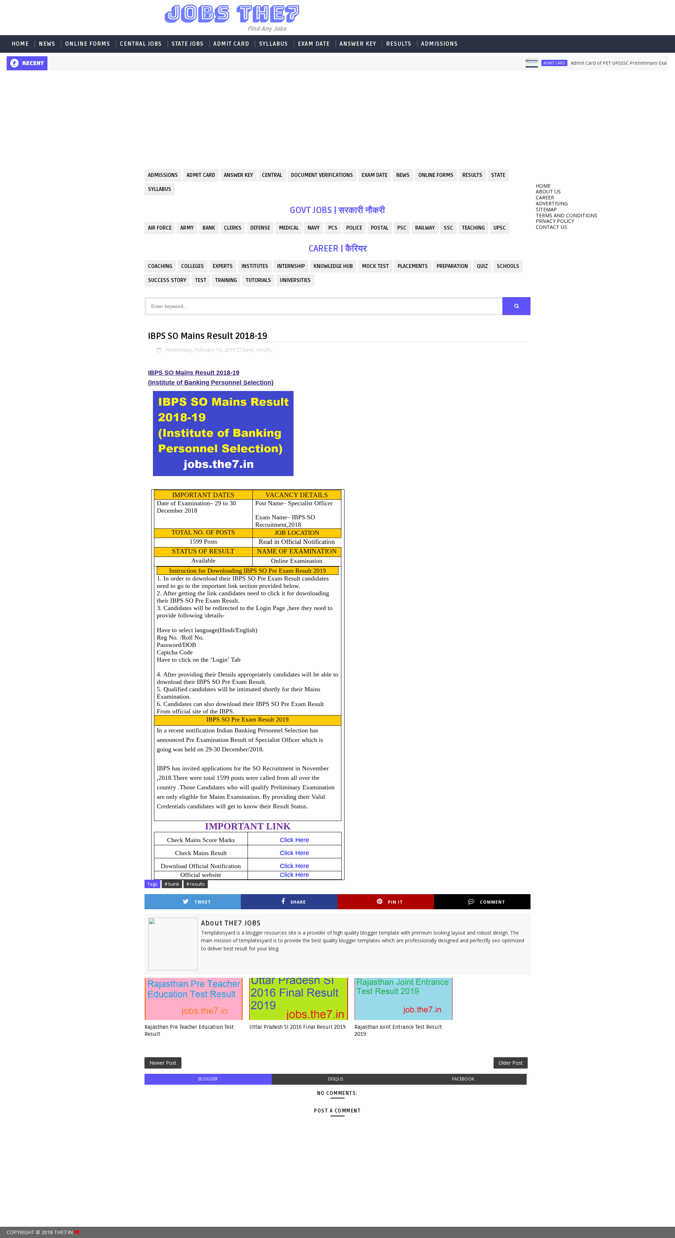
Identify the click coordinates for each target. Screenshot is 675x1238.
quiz (482, 266)
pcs (333, 228)
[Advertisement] (73, 125)
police (354, 228)
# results (195, 884)
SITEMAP (546, 209)
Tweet (202, 902)
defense (260, 228)
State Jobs (188, 43)
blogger (208, 1079)
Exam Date (314, 43)
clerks (233, 228)
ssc (448, 228)
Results (398, 43)
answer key (238, 175)
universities (295, 280)
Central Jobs (141, 43)
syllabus (159, 189)
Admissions (439, 43)
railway (425, 228)
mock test (375, 266)
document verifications (322, 175)
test (200, 280)
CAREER (545, 197)
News (47, 43)
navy (314, 228)
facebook (463, 1079)
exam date (374, 175)
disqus (335, 1079)
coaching (160, 266)
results (472, 175)
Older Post (511, 1062)
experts (223, 266)
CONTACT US (551, 227)
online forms (436, 175)
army (187, 228)
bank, (249, 349)
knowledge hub (333, 266)
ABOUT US (548, 191)
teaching (473, 228)
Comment (492, 902)
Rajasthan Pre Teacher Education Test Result (189, 1030)
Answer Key (358, 43)
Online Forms (87, 43)
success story (167, 280)
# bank (172, 884)
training (226, 280)
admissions (163, 175)
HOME (20, 43)
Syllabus (273, 43)
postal (379, 228)
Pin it (395, 902)
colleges (192, 266)
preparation (452, 266)
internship (291, 266)
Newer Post (162, 1062)
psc (401, 228)
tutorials (258, 280)
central (272, 175)
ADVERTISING (552, 203)
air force (160, 228)
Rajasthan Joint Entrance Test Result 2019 (398, 1030)
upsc (500, 228)
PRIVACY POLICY (555, 221)
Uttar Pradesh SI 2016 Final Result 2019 (297, 1027)
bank (208, 228)
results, (265, 349)
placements (413, 266)
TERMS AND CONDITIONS (566, 215)
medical (289, 228)
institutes (255, 266)
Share (298, 902)
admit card (536, 62)
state (498, 175)
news (403, 175)
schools (508, 266)
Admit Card (231, 43)
